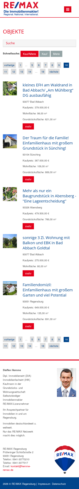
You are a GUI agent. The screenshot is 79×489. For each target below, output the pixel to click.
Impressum (44, 484)
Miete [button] (56, 54)
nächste (53, 71)
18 (42, 71)
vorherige (9, 65)
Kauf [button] (44, 54)
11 (5, 71)
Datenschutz (59, 484)
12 (13, 71)
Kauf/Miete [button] (29, 54)
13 (21, 71)
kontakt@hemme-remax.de (16, 467)
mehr (28, 126)
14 (29, 71)
